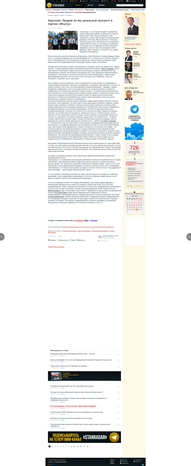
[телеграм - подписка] (134, 139)
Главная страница (53, 15)
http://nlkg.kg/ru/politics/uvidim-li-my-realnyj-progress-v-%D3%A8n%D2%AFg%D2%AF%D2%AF (87, 227)
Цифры (112, 463)
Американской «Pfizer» (134, 175)
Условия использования (60, 461)
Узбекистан (106, 1)
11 (77, 446)
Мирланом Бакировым (70, 231)
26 (132, 209)
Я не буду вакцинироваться (135, 181)
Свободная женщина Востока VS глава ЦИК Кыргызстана (71, 386)
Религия (71, 9)
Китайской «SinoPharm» (134, 173)
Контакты (50, 461)
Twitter (86, 220)
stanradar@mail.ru (89, 12)
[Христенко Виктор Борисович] (128, 99)
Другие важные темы (138, 9)
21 (136, 207)
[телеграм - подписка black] (84, 442)
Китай (114, 1)
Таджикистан (85, 1)
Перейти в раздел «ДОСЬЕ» (133, 44)
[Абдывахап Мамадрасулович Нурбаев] (132, 25)
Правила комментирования (56, 247)
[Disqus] (84, 273)
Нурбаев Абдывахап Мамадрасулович (131, 37)
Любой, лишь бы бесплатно (132, 178)
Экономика (56, 9)
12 (81, 446)
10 (74, 446)
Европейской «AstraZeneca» (132, 168)
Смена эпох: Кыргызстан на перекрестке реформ (68, 366)
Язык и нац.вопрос (102, 9)
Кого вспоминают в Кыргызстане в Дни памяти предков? (73, 406)
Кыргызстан (75, 1)
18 (130, 207)
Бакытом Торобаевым (84, 231)
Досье (111, 461)
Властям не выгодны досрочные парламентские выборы (71, 418)
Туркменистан (95, 1)
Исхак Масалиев (61, 192)
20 (134, 207)
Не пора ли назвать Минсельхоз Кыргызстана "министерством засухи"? (76, 392)
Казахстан (65, 1)
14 (87, 446)
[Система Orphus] (109, 241)
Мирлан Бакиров (54, 190)
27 (134, 209)
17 (127, 207)
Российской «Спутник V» (135, 171)
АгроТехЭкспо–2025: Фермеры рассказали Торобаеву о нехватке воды (76, 412)
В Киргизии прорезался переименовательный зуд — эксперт (72, 354)
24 (127, 209)
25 (130, 209)
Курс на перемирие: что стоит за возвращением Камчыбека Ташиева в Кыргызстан (81, 360)
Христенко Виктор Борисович (138, 91)
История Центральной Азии (120, 9)
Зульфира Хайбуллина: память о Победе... (70, 375)
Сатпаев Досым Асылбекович (137, 75)
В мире (121, 1)
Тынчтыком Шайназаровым (100, 231)
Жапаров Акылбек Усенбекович (136, 53)
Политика (49, 9)
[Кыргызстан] (65, 27)
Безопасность (79, 9)
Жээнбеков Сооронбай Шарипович (136, 64)
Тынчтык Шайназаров (56, 196)
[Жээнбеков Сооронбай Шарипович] (128, 71)
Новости (62, 15)
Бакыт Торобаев (107, 69)
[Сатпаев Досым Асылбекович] (128, 83)
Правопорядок (90, 9)
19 (132, 207)
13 (84, 446)
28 (136, 209)
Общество (64, 9)
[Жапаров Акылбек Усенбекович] (128, 60)
